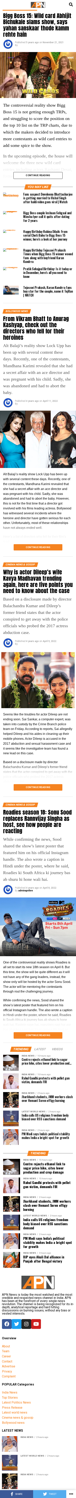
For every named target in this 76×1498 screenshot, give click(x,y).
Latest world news (14, 1412)
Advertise (8, 1366)
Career (6, 1356)
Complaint (9, 1376)
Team (5, 1351)
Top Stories (10, 1397)
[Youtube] (36, 1324)
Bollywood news (13, 1423)
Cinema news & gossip (17, 1417)
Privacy (7, 1371)
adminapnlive (25, 890)
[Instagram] (26, 1324)
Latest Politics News (16, 1402)
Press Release (12, 1407)
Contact (7, 1361)
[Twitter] (16, 1324)
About (6, 1346)
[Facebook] (7, 1324)
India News (9, 1392)
